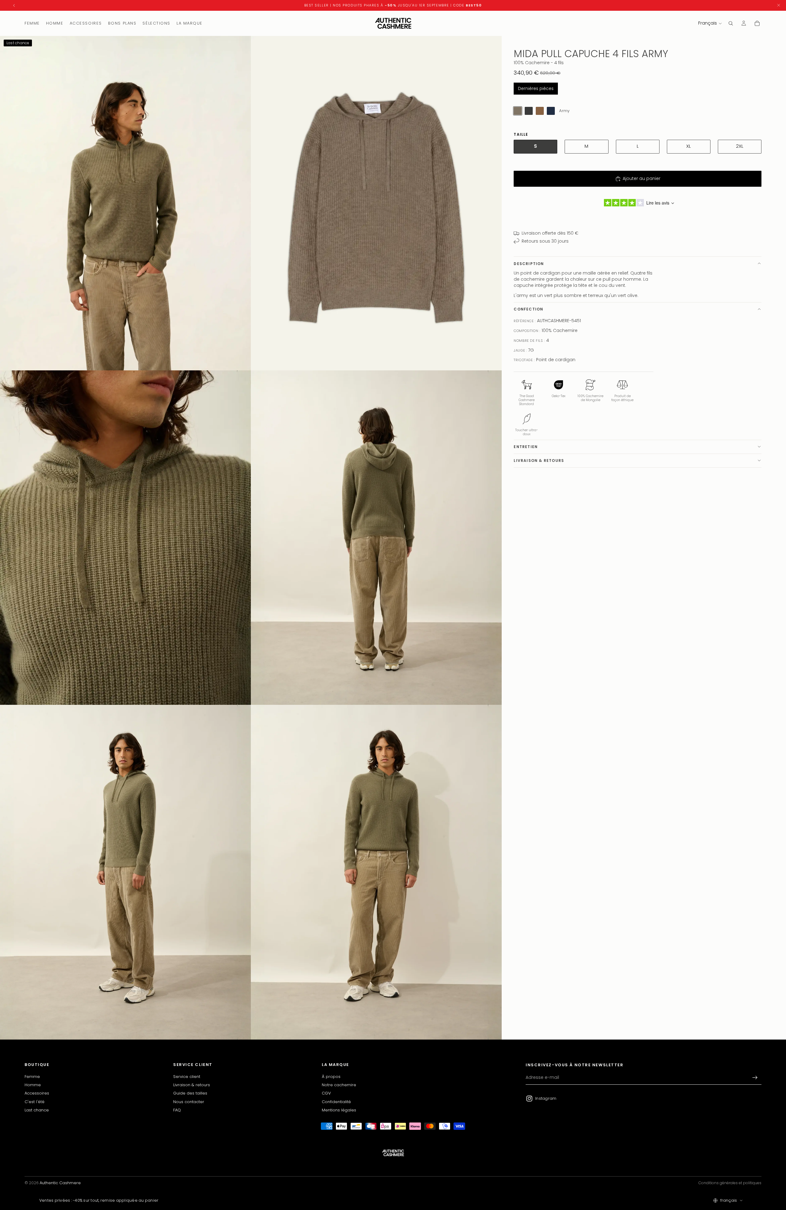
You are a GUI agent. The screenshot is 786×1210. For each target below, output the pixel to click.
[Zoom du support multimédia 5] (125, 872)
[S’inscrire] (755, 1077)
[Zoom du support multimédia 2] (376, 203)
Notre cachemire (339, 1085)
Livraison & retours (539, 460)
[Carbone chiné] (529, 111)
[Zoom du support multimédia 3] (125, 537)
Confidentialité (336, 1101)
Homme (33, 1085)
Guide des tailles (190, 1093)
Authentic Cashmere (60, 1183)
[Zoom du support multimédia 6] (376, 872)
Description (529, 263)
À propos (331, 1076)
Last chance (37, 1110)
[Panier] (757, 23)
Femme (32, 1076)
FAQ (177, 1110)
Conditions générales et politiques (729, 1182)
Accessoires (37, 1093)
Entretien (526, 446)
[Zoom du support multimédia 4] (376, 537)
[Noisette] (540, 111)
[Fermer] (778, 5)
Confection (528, 309)
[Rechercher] (730, 23)
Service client (186, 1076)
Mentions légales (339, 1110)
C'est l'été (35, 1101)
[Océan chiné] (551, 111)
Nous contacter (188, 1101)
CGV (326, 1093)
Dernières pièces (536, 89)
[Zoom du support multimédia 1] (125, 203)
